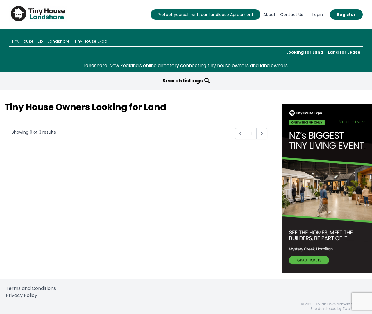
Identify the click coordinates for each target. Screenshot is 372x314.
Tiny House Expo (90, 41)
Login (317, 14)
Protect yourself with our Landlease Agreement (205, 14)
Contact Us (291, 14)
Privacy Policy (21, 295)
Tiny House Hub (27, 41)
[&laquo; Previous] (240, 133)
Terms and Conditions (31, 288)
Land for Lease (344, 52)
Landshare (59, 41)
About (269, 14)
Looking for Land (304, 52)
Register (346, 14)
